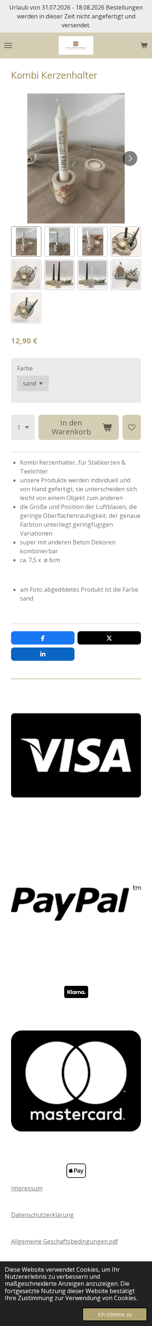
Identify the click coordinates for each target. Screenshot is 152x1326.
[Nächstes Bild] (129, 158)
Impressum (26, 1188)
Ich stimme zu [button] (115, 1314)
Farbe (25, 368)
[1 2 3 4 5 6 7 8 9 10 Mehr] (23, 427)
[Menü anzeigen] (8, 45)
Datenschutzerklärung (42, 1215)
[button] (26, 241)
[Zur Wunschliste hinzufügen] (131, 427)
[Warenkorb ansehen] (144, 45)
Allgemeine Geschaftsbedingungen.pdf (64, 1241)
